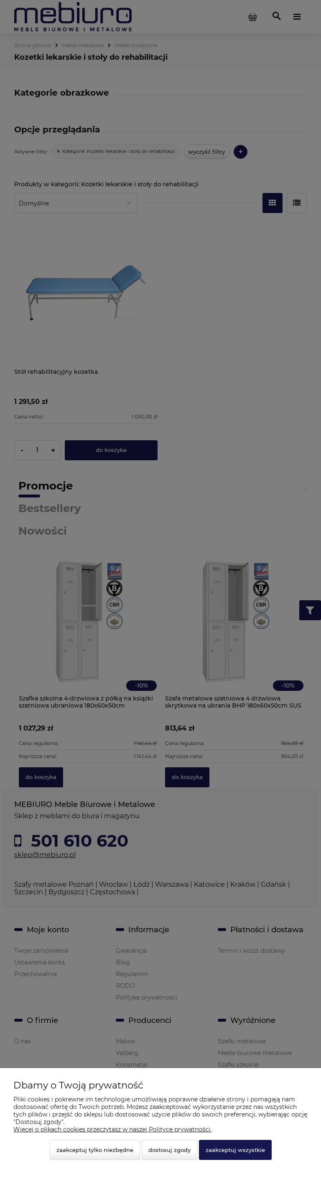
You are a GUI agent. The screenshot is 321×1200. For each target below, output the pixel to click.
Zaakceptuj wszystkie (235, 1150)
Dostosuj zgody (169, 1150)
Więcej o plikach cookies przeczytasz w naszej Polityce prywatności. (112, 1129)
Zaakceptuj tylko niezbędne (94, 1150)
